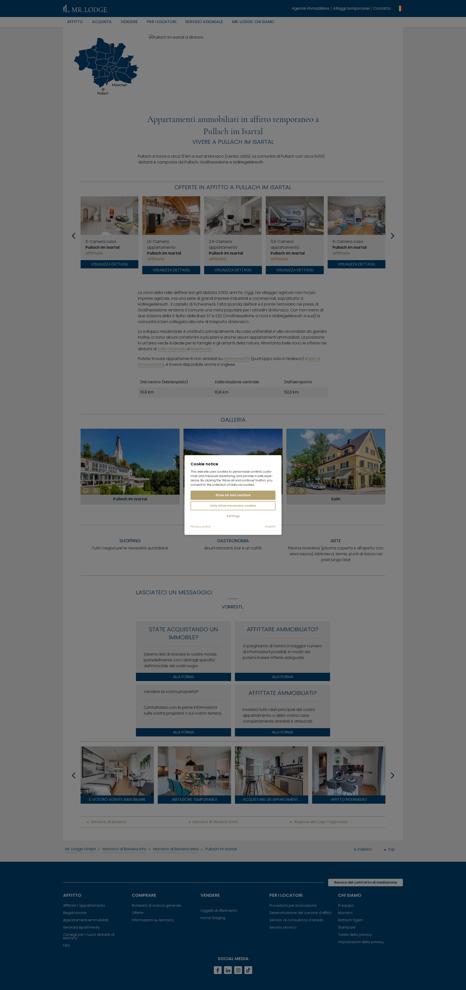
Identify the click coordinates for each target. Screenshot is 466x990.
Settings (233, 516)
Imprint (270, 526)
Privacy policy (201, 526)
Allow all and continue (233, 495)
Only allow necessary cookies (233, 506)
